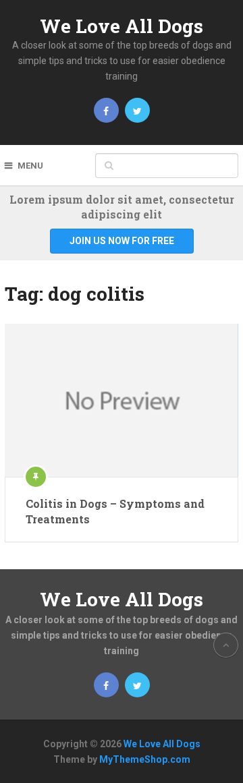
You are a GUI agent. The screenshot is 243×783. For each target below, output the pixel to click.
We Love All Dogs (121, 25)
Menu (30, 166)
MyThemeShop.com (144, 759)
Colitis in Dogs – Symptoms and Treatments (115, 510)
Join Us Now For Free (122, 240)
